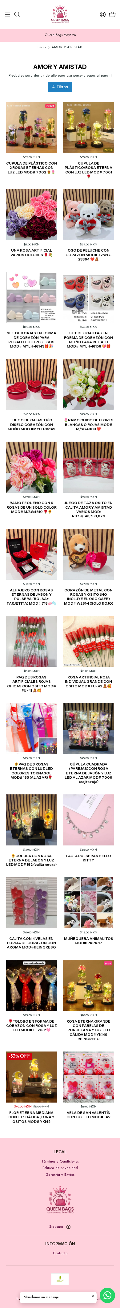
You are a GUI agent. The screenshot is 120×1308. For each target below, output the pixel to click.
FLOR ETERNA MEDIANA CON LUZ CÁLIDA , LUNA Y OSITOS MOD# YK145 (31, 1117)
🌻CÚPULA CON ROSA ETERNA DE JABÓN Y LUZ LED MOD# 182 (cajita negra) (31, 860)
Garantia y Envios (60, 1175)
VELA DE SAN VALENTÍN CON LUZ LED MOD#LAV (88, 1115)
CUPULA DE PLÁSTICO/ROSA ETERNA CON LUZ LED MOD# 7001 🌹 (88, 170)
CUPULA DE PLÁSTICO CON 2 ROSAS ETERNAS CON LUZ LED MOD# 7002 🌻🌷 (31, 167)
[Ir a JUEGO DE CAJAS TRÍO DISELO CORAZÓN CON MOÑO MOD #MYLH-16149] (31, 384)
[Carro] (112, 15)
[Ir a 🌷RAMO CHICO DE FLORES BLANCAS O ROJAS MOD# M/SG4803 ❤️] (88, 384)
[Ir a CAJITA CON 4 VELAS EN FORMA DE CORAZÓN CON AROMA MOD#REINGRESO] (31, 902)
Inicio (42, 47)
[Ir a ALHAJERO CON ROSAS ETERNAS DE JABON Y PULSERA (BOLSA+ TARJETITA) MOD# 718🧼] (31, 554)
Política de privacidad (60, 1168)
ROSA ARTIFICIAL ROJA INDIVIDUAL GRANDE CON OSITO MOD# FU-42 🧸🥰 (88, 681)
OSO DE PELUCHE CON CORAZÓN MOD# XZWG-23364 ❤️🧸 (89, 254)
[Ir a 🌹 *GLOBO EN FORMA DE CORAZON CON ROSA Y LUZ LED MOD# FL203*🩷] (31, 985)
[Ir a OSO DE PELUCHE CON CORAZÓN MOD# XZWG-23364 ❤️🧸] (88, 214)
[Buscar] (17, 15)
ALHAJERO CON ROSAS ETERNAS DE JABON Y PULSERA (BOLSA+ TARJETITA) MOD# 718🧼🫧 (31, 597)
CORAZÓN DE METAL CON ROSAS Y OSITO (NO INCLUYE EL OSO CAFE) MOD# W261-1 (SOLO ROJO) (88, 597)
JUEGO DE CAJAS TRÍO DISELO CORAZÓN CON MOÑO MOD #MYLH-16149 (31, 424)
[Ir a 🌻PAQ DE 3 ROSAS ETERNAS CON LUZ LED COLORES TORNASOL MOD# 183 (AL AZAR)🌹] (31, 728)
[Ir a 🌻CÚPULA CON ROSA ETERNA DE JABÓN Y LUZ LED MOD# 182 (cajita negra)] (31, 819)
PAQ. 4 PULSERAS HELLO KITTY (88, 858)
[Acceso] (102, 15)
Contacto (60, 1253)
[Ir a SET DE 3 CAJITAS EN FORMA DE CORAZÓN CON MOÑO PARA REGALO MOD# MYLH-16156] (88, 297)
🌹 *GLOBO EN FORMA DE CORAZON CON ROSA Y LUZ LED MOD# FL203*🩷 (31, 1025)
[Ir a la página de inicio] (60, 14)
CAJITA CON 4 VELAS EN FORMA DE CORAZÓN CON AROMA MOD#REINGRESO (31, 943)
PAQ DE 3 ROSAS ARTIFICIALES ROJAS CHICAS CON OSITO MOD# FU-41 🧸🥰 (31, 684)
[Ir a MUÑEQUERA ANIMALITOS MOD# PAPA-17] (88, 902)
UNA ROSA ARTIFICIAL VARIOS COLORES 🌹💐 (31, 252)
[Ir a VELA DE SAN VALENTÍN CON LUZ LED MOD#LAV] (88, 1077)
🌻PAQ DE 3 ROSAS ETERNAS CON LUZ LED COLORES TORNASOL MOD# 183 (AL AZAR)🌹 (31, 771)
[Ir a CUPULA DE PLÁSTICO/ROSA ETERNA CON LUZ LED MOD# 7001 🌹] (88, 127)
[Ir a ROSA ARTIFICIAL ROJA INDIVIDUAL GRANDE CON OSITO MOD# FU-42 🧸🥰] (88, 641)
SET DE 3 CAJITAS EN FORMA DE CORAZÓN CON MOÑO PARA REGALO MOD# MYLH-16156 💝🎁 (88, 339)
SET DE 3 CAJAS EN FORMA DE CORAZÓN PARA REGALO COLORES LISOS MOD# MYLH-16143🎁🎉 (31, 339)
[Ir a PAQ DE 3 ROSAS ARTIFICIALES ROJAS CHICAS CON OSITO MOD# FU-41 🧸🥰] (31, 641)
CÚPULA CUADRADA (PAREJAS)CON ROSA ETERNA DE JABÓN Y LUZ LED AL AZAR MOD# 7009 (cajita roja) (88, 773)
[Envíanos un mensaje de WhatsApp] (107, 1295)
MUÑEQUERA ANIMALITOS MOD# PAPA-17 (88, 940)
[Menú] (7, 15)
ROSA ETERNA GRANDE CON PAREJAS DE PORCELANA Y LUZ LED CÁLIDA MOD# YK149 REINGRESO (88, 1030)
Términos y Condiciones (60, 1161)
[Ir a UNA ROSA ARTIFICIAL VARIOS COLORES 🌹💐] (31, 214)
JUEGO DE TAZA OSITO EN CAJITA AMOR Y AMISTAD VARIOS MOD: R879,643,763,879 (88, 509)
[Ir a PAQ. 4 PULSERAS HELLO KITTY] (88, 819)
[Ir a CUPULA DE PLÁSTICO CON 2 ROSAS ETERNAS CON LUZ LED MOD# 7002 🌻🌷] (31, 127)
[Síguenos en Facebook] (68, 1227)
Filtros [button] (62, 87)
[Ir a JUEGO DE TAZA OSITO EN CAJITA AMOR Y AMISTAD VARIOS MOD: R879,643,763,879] (88, 467)
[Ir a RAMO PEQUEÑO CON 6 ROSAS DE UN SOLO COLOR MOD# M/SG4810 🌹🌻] (31, 467)
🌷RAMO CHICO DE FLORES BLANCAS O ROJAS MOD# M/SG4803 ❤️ (89, 424)
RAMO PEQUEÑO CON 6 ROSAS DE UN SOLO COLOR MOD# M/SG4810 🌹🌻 (31, 507)
